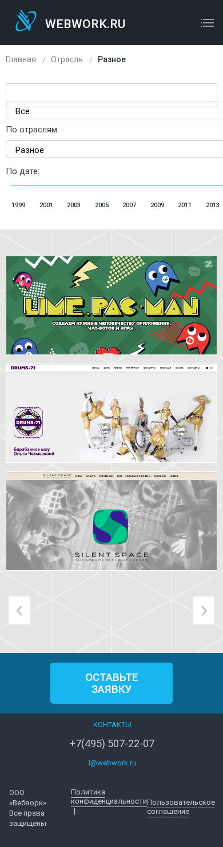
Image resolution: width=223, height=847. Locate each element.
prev (19, 610)
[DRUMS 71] (111, 413)
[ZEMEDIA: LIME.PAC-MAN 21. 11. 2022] (111, 305)
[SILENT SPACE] (111, 521)
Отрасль (67, 59)
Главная (21, 59)
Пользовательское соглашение (181, 807)
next (203, 610)
